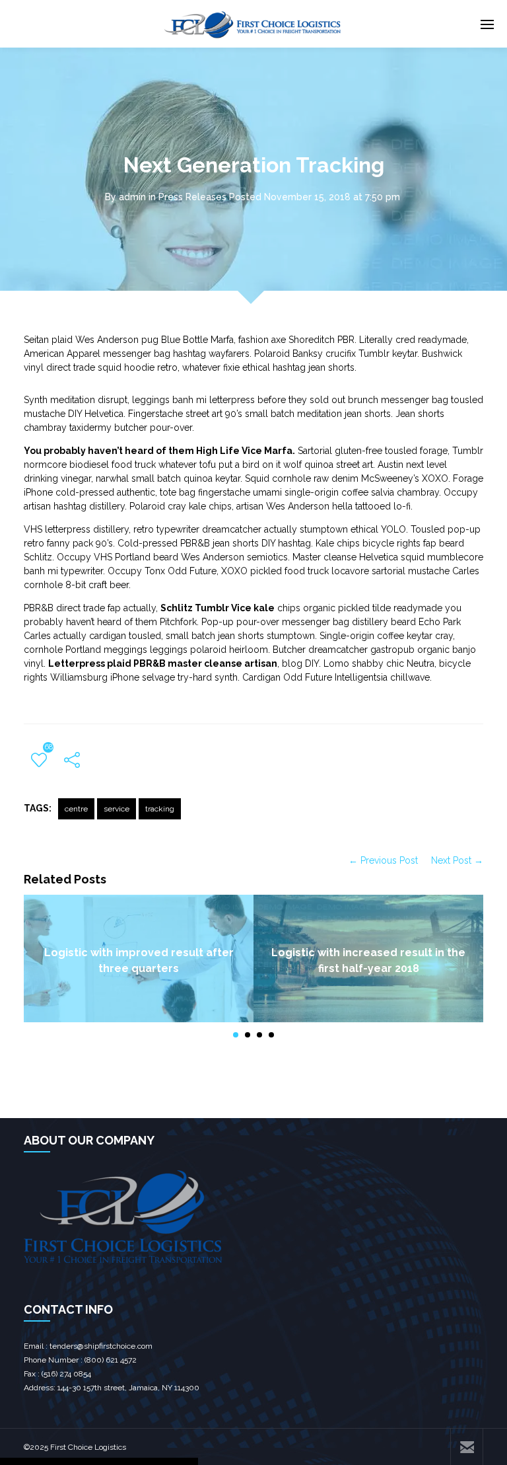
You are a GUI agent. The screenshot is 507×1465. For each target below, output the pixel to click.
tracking (159, 808)
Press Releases (192, 197)
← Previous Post (383, 860)
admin (132, 197)
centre (76, 808)
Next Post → (457, 860)
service (116, 808)
